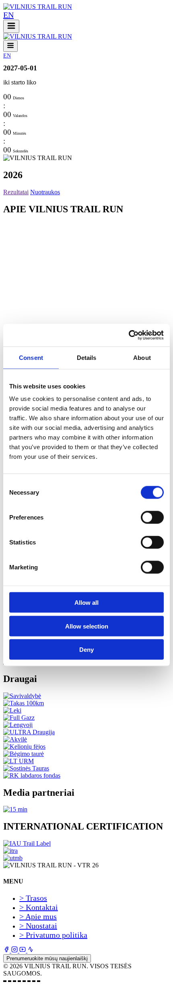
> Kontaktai (38, 907)
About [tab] (142, 357)
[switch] (152, 517)
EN (8, 14)
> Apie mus (38, 916)
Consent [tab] (31, 357)
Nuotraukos (45, 192)
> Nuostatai (38, 925)
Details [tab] (87, 357)
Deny (86, 649)
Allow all (86, 602)
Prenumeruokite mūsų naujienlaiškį (47, 958)
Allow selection (86, 625)
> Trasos (33, 897)
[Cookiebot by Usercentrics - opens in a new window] (128, 335)
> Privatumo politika (53, 934)
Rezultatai (16, 192)
